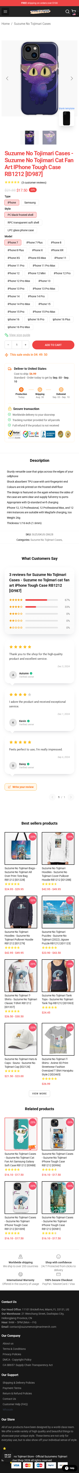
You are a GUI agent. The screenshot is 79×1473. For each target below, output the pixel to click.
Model (8, 236)
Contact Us (9, 1398)
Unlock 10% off (7, 1456)
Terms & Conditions (14, 1348)
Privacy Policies (12, 1354)
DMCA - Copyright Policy (17, 1359)
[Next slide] (71, 78)
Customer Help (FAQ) (15, 1404)
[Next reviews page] (70, 797)
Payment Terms (12, 1388)
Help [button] (72, 1468)
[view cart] (73, 11)
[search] (67, 11)
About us (8, 1343)
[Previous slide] (7, 78)
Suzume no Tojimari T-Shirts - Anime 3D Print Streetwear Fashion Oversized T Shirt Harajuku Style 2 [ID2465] (57, 1067)
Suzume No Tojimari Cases (32, 24)
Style (8, 208)
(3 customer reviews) (33, 182)
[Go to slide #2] (49, 138)
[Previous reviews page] (52, 797)
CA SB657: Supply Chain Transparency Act (28, 1365)
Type (8, 196)
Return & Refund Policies (17, 1393)
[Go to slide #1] (29, 138)
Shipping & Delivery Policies (19, 1382)
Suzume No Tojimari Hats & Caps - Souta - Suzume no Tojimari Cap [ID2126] (21, 1063)
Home (6, 24)
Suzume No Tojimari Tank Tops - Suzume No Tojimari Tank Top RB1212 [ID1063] (57, 999)
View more (39, 1093)
